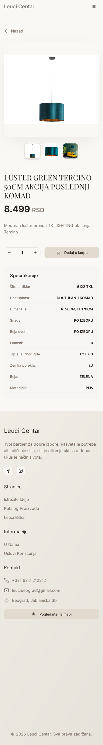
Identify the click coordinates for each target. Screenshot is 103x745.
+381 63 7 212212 (29, 580)
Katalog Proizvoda (21, 508)
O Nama (11, 544)
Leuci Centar (19, 6)
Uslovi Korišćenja (20, 553)
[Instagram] (20, 470)
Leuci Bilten (15, 517)
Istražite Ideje (16, 499)
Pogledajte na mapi (56, 614)
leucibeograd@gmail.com (36, 590)
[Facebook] (8, 470)
